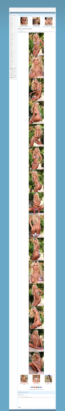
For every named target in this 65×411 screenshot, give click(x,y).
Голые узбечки (11, 55)
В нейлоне (11, 49)
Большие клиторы (12, 50)
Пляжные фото (11, 26)
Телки (10, 16)
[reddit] (37, 387)
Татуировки (11, 51)
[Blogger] (35, 387)
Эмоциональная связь (13, 71)
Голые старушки (11, 61)
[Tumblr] (40, 387)
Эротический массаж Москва (13, 15)
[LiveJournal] (38, 387)
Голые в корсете (11, 56)
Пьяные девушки (11, 39)
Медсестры (11, 43)
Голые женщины (11, 62)
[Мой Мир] (33, 387)
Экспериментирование (13, 73)
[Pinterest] (34, 387)
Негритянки (11, 20)
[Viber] (41, 387)
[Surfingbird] (39, 387)
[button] (18, 397)
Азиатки (11, 21)
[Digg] (36, 387)
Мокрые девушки (11, 22)
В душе (10, 37)
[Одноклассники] (32, 387)
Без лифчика (11, 38)
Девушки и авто (11, 44)
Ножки (10, 32)
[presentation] (18, 397)
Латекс (10, 27)
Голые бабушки (11, 33)
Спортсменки (11, 45)
